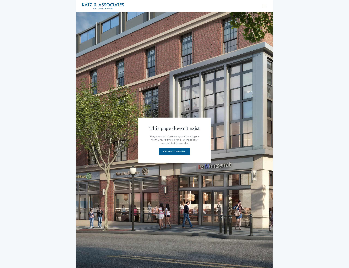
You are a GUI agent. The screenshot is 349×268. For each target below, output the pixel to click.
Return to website (174, 151)
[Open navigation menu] (265, 6)
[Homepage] (103, 6)
